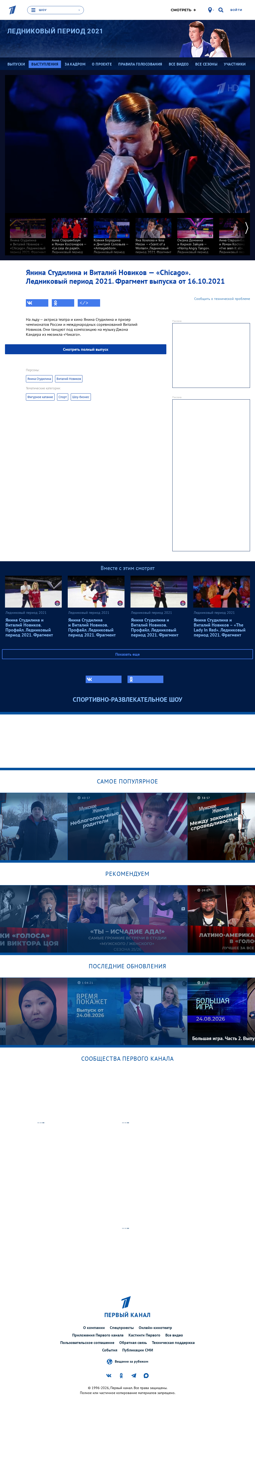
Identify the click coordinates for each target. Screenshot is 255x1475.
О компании (94, 1327)
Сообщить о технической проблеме (222, 298)
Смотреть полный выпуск (85, 349)
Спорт (63, 397)
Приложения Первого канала (98, 1335)
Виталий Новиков (69, 379)
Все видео (174, 1335)
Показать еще (127, 654)
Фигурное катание (40, 397)
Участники (235, 64)
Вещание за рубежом (131, 1361)
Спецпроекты (122, 1327)
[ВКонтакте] (37, 303)
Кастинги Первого (144, 1335)
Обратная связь (133, 1342)
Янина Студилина (39, 379)
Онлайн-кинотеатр (155, 1327)
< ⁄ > (84, 303)
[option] (28, 235)
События (109, 1349)
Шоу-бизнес (80, 397)
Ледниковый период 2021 (55, 31)
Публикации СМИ (137, 1349)
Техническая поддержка (173, 1342)
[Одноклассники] (63, 303)
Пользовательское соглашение (87, 1342)
